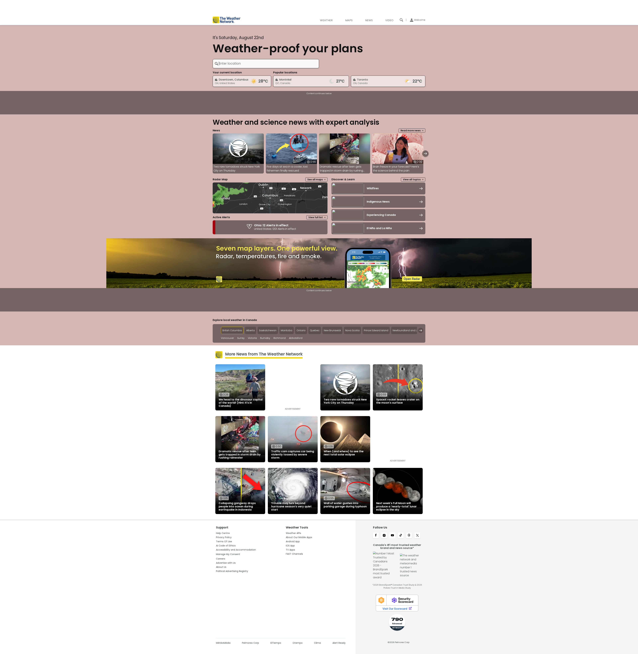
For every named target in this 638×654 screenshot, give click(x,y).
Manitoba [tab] (286, 330)
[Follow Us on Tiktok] (401, 535)
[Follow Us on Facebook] (376, 535)
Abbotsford (295, 338)
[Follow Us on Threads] (409, 535)
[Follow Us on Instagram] (384, 535)
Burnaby (265, 338)
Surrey (241, 338)
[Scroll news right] (425, 153)
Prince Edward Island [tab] (376, 330)
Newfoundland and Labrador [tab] (410, 330)
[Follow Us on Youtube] (392, 535)
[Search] (401, 20)
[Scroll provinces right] (420, 330)
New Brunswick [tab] (332, 330)
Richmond (279, 338)
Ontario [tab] (301, 330)
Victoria (252, 338)
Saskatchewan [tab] (267, 330)
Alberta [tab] (250, 330)
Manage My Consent (228, 554)
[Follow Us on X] (417, 535)
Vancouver (227, 338)
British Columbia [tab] (232, 330)
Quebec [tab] (314, 330)
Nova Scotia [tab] (352, 330)
